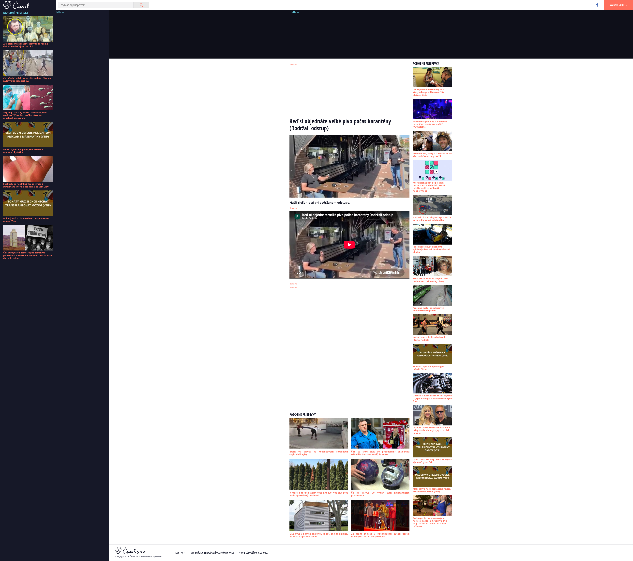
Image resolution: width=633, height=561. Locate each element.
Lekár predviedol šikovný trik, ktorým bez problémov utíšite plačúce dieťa (428, 92)
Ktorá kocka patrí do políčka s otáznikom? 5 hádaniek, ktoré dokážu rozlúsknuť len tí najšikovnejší (429, 186)
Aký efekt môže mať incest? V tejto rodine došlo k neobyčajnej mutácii (25, 45)
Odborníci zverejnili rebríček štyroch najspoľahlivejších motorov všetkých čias (432, 398)
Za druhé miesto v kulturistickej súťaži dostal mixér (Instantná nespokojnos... (380, 535)
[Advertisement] (81, 63)
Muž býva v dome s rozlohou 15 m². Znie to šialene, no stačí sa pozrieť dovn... (318, 535)
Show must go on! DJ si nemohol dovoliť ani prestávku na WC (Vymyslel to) (430, 124)
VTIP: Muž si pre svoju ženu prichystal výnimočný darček (432, 461)
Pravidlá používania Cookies (253, 552)
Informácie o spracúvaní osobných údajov (212, 552)
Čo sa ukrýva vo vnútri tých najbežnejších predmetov (380, 494)
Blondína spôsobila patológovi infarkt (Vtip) (429, 368)
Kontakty (180, 552)
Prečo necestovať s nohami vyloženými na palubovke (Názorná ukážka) (431, 249)
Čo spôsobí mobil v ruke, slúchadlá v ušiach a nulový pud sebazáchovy (27, 79)
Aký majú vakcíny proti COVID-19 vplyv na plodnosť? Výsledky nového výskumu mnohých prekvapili (25, 115)
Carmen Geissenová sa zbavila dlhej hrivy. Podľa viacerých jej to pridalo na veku (432, 430)
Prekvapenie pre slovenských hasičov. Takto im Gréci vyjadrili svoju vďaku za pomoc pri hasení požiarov (430, 522)
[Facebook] (597, 5)
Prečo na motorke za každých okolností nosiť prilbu (428, 309)
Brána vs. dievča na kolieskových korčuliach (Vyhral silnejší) (318, 453)
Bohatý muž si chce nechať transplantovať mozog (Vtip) (26, 219)
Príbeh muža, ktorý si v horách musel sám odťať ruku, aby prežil (432, 155)
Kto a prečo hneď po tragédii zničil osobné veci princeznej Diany (431, 280)
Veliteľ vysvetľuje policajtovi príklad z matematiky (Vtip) (23, 151)
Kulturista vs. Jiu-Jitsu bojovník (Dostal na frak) (429, 338)
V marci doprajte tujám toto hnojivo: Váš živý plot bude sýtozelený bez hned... (318, 494)
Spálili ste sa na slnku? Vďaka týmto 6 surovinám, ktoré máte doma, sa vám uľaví (26, 185)
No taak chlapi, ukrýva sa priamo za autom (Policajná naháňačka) (432, 218)
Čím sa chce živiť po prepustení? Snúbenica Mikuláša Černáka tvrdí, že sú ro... (380, 453)
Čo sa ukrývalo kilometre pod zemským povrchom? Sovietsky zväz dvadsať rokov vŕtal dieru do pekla (27, 255)
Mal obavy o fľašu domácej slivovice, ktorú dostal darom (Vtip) (432, 490)
